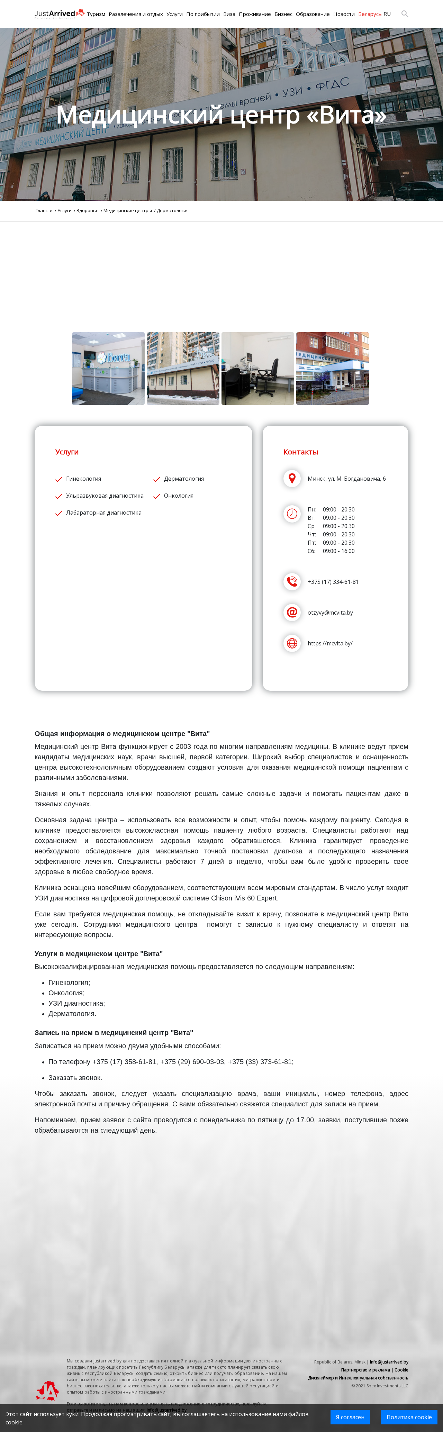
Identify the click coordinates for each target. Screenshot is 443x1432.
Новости (344, 13)
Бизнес (283, 13)
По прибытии (203, 13)
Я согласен (350, 1417)
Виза (229, 13)
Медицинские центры (128, 210)
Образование (313, 13)
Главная (45, 210)
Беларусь (370, 13)
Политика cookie (409, 1417)
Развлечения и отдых (136, 13)
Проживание (255, 13)
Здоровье (88, 210)
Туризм (96, 13)
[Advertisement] (221, 269)
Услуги (174, 13)
